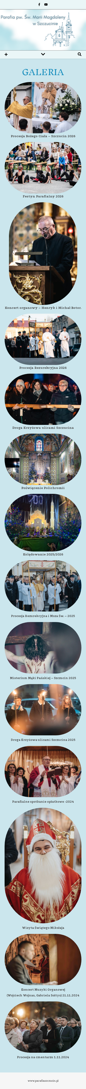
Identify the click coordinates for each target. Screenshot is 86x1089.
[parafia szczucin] (43, 30)
